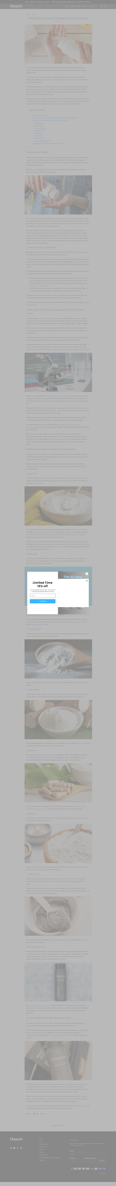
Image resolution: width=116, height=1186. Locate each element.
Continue (42, 601)
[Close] (87, 581)
